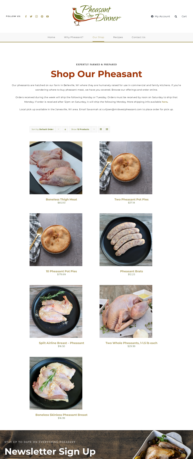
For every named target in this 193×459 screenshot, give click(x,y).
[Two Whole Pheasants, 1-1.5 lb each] (126, 287)
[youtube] (47, 16)
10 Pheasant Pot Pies (61, 271)
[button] (176, 16)
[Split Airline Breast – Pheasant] (56, 287)
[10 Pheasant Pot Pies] (56, 215)
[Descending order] (65, 129)
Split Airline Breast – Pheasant (61, 343)
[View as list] (107, 129)
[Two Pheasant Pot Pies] (126, 143)
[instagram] (36, 16)
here (164, 101)
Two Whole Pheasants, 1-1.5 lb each (131, 343)
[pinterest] (42, 16)
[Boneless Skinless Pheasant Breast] (56, 359)
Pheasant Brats (131, 271)
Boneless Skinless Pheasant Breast (61, 415)
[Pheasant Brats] (126, 215)
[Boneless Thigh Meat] (56, 143)
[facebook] (26, 16)
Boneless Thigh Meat (61, 199)
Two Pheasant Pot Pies (131, 199)
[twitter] (31, 16)
